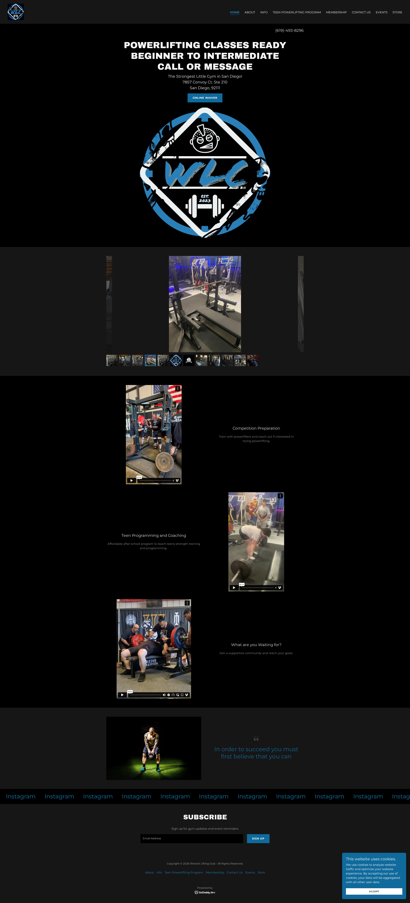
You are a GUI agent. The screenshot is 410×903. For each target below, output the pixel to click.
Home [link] (234, 12)
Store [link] (397, 12)
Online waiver (205, 97)
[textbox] (191, 838)
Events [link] (381, 12)
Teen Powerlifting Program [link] (297, 12)
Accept (374, 891)
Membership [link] (336, 12)
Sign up (258, 838)
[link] (16, 11)
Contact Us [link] (361, 12)
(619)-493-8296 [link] (289, 30)
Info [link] (264, 12)
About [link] (250, 12)
